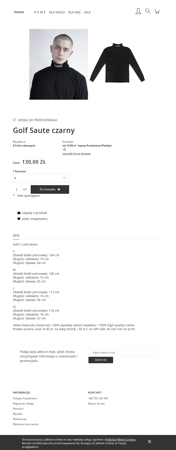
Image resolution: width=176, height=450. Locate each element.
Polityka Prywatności (25, 398)
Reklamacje (20, 419)
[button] (31, 213)
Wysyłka (18, 414)
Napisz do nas (96, 403)
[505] (58, 64)
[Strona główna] (22, 11)
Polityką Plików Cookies (120, 439)
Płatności (18, 408)
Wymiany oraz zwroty (25, 424)
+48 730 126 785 (98, 398)
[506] (117, 64)
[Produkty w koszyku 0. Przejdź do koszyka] (157, 14)
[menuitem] (39, 12)
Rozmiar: (19, 171)
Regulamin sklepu (23, 403)
